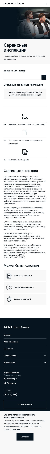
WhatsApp (12, 379)
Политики (16, 429)
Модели (7, 335)
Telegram (11, 383)
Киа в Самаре (17, 3)
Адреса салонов (11, 372)
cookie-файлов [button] (21, 423)
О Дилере (8, 349)
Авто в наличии (11, 342)
